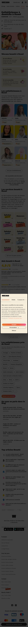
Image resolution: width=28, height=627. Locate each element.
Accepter (14, 324)
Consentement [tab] (5, 299)
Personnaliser (13, 327)
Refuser (14, 330)
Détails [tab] (13, 299)
